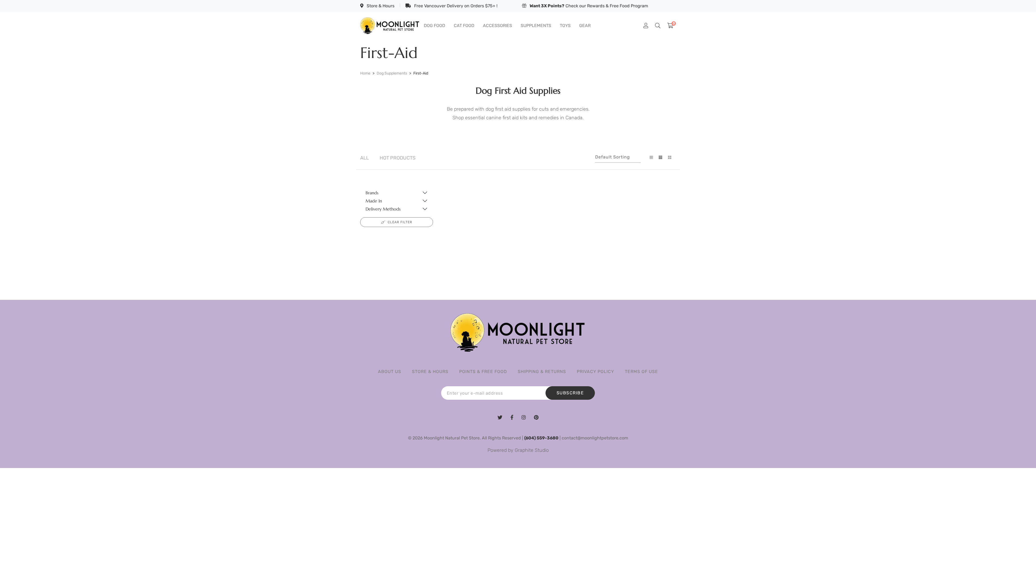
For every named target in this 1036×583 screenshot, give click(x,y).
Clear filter (400, 222)
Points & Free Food (483, 371)
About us (389, 371)
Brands (372, 192)
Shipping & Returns (542, 371)
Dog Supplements (392, 73)
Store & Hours (380, 5)
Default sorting (612, 157)
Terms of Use (641, 371)
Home (365, 73)
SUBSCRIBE (570, 392)
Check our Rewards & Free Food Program (589, 5)
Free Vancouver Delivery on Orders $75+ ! (455, 5)
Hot (397, 157)
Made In (374, 201)
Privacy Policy (595, 371)
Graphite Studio (532, 450)
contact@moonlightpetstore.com (595, 437)
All (364, 157)
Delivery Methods (383, 209)
